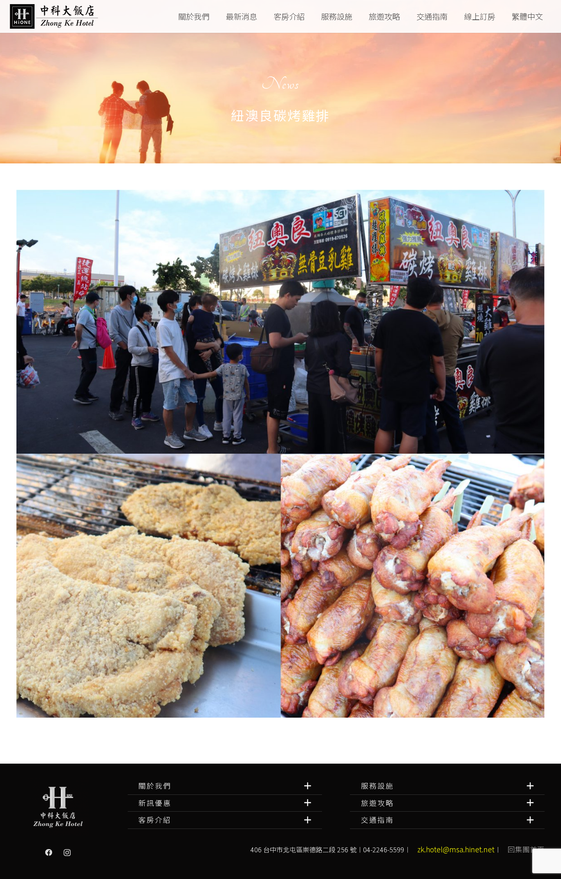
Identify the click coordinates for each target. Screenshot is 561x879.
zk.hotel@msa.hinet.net (455, 849)
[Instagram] (67, 853)
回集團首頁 (526, 849)
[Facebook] (49, 853)
